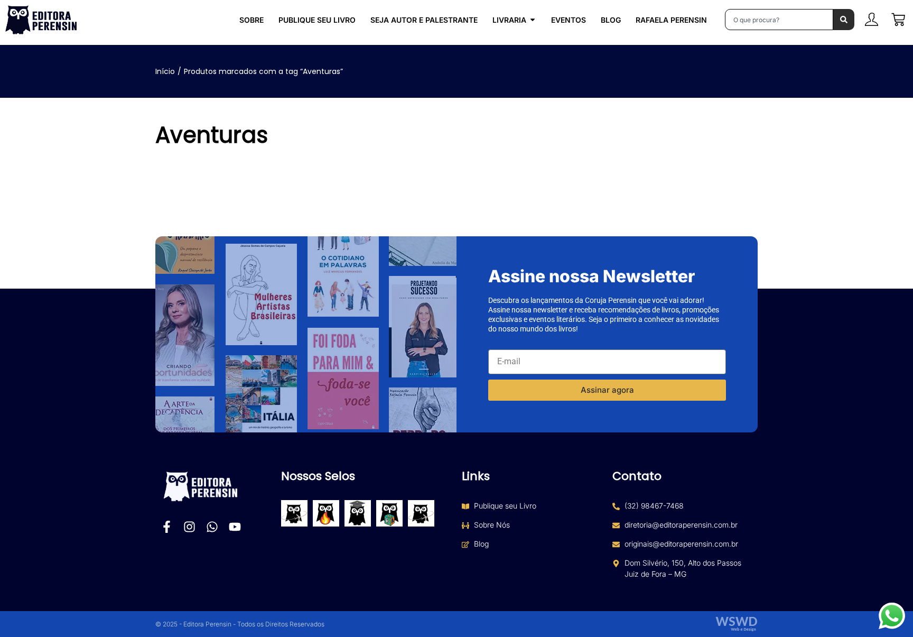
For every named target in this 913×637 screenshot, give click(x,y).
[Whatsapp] (212, 527)
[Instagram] (189, 527)
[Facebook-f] (167, 527)
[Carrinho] (898, 19)
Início (165, 71)
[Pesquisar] (843, 19)
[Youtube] (235, 527)
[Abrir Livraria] (532, 19)
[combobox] (779, 19)
